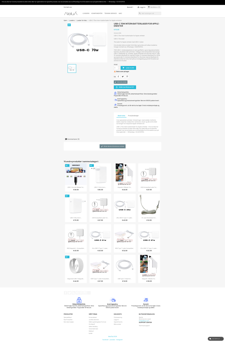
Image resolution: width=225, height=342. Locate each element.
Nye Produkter (68, 319)
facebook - (106, 340)
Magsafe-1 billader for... (149, 279)
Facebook (65, 293)
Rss (73, 293)
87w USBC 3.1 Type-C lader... (149, 248)
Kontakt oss (68, 7)
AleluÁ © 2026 (112, 336)
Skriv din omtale (122, 82)
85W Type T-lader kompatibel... (124, 248)
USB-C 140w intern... (100, 187)
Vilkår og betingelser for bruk (97, 322)
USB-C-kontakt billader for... (75, 187)
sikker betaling (93, 326)
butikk (90, 333)
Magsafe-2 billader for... (125, 187)
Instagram (85, 293)
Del (118, 76)
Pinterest (127, 76)
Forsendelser (93, 317)
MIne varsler (117, 324)
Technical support (144, 325)
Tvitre (122, 76)
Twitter (69, 293)
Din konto (118, 314)
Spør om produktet (125, 87)
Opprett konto (118, 322)
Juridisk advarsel (94, 319)
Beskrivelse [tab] (121, 116)
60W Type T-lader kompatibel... (100, 279)
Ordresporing (118, 317)
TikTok (89, 293)
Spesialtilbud (67, 317)
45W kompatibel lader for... (100, 218)
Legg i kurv (128, 68)
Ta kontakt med (93, 329)
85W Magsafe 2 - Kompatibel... (76, 248)
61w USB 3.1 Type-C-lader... (100, 248)
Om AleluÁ (92, 324)
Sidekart (91, 331)
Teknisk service (110, 13)
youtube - (113, 340)
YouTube (77, 293)
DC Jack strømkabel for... (149, 218)
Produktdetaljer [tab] (133, 116)
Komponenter (96, 13)
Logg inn (116, 319)
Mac (120, 13)
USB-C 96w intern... (76, 218)
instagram (119, 340)
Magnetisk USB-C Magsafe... (75, 279)
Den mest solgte (69, 322)
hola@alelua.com (144, 321)
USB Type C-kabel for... (125, 279)
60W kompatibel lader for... (149, 187)
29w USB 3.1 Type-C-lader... (124, 218)
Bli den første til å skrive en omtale (113, 146)
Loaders (86, 13)
